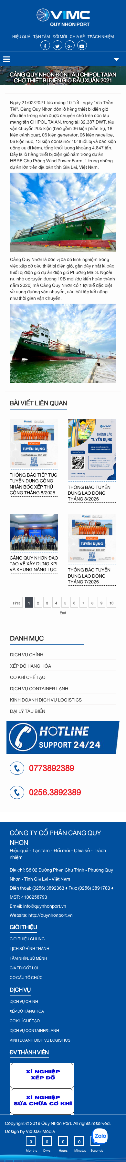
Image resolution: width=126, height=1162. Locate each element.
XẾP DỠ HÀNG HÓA (30, 665)
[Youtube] (81, 45)
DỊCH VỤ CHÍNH (26, 653)
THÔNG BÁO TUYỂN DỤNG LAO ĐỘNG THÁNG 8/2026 (89, 492)
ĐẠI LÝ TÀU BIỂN (27, 710)
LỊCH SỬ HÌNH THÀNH (29, 948)
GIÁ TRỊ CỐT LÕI (24, 967)
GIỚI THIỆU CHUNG (27, 938)
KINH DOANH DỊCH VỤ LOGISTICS (46, 698)
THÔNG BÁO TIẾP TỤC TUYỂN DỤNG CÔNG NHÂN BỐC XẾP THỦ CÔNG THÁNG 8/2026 (33, 483)
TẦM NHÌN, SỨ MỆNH (28, 957)
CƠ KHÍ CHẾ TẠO (28, 676)
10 (111, 602)
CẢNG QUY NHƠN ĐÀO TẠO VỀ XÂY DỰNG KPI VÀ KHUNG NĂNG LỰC (34, 562)
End (63, 612)
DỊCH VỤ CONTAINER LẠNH (39, 687)
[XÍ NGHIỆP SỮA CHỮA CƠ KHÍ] (42, 1100)
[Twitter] (57, 45)
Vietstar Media (40, 1130)
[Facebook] (45, 45)
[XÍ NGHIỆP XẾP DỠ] (42, 1074)
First (16, 602)
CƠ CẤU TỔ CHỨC (26, 977)
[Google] (69, 45)
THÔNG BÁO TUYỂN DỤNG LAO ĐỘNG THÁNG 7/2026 (89, 574)
